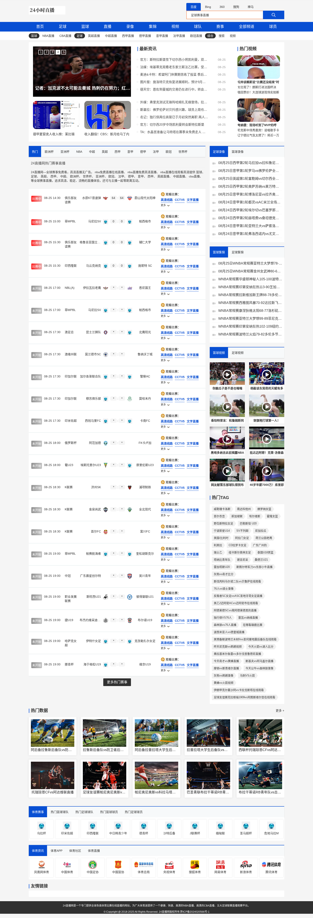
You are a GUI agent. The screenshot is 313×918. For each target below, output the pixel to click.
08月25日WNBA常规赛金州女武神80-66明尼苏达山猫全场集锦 (250, 271)
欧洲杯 (74, 176)
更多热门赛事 (117, 682)
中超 (63, 176)
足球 (62, 26)
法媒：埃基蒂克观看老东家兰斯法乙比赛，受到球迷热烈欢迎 (174, 67)
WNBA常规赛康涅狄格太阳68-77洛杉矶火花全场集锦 (250, 310)
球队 (198, 26)
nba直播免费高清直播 (142, 172)
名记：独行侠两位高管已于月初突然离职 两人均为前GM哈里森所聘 (174, 117)
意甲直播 (162, 35)
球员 (273, 26)
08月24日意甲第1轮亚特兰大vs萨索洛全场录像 (250, 226)
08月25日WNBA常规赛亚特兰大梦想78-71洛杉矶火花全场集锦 (250, 263)
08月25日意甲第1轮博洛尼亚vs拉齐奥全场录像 (250, 194)
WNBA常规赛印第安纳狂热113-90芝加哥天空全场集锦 (250, 287)
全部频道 (246, 26)
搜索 (222, 35)
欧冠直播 (196, 35)
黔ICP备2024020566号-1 (195, 911)
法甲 (121, 176)
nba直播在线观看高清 (174, 172)
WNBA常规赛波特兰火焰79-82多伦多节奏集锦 (250, 334)
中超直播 (111, 35)
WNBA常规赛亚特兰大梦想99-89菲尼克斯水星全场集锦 (250, 318)
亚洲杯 (100, 176)
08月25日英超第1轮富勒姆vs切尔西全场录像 (250, 178)
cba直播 (194, 176)
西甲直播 (128, 35)
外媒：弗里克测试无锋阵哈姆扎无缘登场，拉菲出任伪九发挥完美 (174, 102)
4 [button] (58, 52)
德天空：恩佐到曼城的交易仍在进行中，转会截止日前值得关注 (174, 89)
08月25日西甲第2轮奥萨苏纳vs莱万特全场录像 (250, 186)
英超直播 (94, 35)
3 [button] (52, 52)
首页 (40, 26)
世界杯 (87, 176)
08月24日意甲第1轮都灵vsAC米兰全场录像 (250, 202)
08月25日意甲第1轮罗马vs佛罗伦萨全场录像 (250, 171)
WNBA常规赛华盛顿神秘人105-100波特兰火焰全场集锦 (250, 279)
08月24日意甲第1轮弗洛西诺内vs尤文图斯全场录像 (250, 234)
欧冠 (111, 176)
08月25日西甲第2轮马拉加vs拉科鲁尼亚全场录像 (250, 163)
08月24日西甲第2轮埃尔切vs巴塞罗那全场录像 (250, 210)
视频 (175, 26)
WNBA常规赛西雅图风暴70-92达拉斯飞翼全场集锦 (250, 303)
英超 (44, 176)
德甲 (131, 176)
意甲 (141, 176)
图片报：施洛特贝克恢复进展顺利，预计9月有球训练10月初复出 (174, 82)
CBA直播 (65, 35)
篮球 (85, 26)
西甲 (53, 176)
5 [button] (64, 52)
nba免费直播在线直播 (109, 172)
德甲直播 (145, 35)
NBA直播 (48, 35)
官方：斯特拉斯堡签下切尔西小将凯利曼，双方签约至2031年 (174, 59)
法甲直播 (179, 35)
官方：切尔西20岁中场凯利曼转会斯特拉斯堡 (172, 124)
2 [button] (46, 52)
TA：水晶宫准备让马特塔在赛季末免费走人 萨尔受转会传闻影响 (174, 132)
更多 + (280, 710)
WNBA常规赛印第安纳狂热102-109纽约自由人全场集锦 (250, 326)
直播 (107, 26)
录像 (130, 26)
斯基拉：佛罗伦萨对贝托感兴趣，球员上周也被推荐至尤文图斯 (174, 109)
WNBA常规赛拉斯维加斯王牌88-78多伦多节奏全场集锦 (250, 295)
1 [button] (41, 52)
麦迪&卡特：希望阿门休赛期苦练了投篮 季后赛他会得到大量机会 (174, 74)
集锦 (152, 26)
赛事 (220, 26)
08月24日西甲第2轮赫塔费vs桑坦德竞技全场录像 (250, 218)
